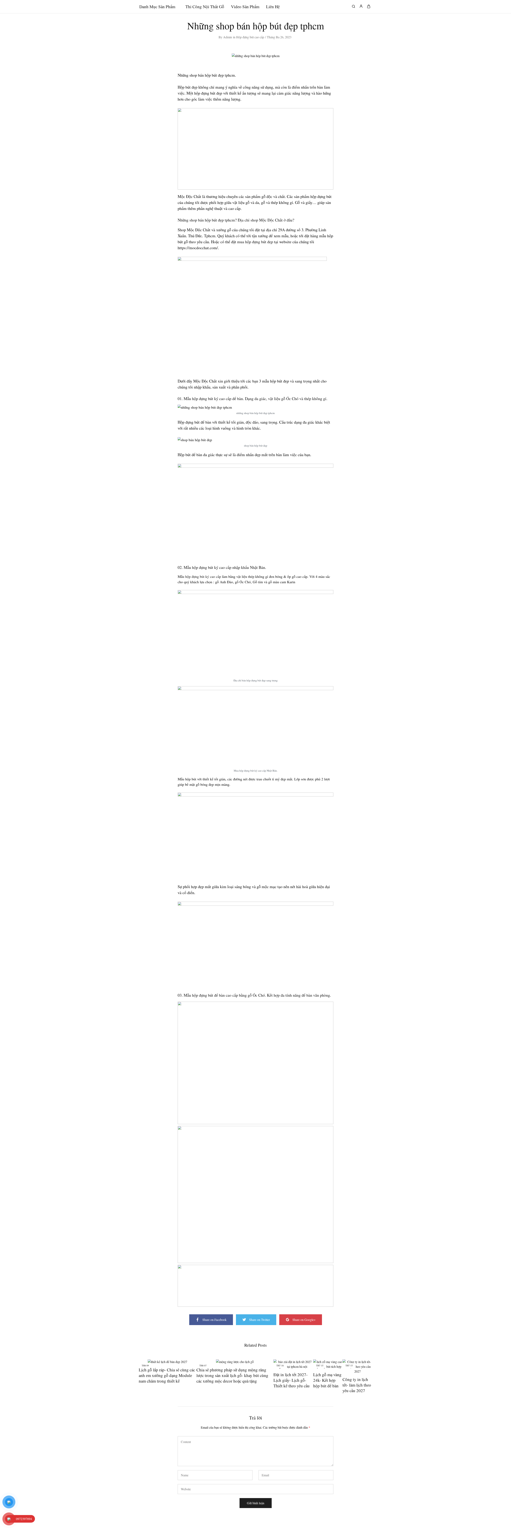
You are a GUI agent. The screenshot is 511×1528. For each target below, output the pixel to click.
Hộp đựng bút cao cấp (250, 37)
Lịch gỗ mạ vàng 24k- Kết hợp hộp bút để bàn (327, 1380)
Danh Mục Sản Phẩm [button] (157, 6)
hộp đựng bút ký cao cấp (203, 576)
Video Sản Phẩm (245, 6)
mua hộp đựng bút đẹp (255, 241)
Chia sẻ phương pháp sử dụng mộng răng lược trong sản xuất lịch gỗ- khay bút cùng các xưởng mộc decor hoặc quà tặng (232, 1375)
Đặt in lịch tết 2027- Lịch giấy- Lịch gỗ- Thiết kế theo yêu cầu (291, 1380)
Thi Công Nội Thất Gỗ (204, 6)
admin (227, 37)
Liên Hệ (273, 6)
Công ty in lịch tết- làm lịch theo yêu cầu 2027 (357, 1385)
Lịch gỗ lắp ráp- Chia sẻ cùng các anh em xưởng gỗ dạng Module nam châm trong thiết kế (167, 1375)
